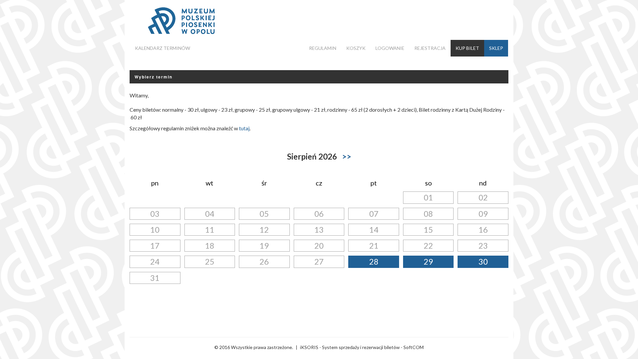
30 (483, 261)
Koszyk (356, 48)
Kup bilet (467, 48)
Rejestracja (430, 48)
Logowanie (389, 48)
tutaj (244, 128)
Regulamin (322, 48)
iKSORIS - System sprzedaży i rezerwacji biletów (350, 347)
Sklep (496, 48)
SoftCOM (413, 347)
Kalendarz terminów (162, 48)
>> (346, 156)
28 (373, 261)
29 (428, 261)
